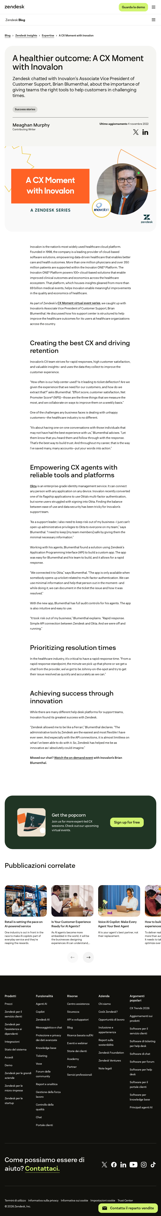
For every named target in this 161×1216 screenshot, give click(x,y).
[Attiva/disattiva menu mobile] (153, 7)
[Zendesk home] (14, 7)
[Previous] (72, 957)
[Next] (88, 957)
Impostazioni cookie (103, 1200)
